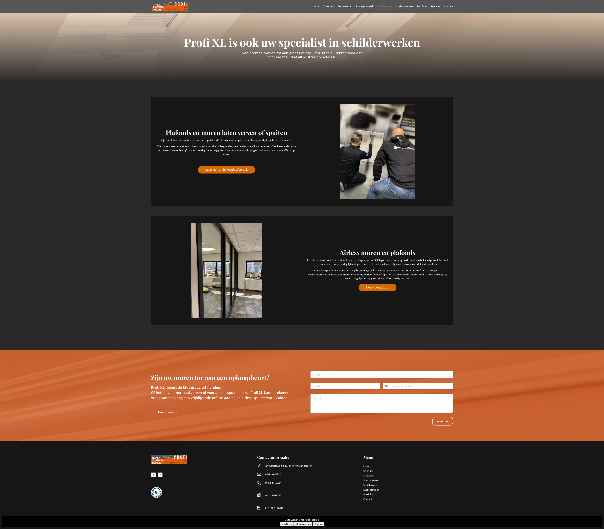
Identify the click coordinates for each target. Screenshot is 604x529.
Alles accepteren (303, 524)
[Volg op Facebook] (153, 475)
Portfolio (422, 6)
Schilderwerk (385, 6)
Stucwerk (343, 6)
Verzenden (443, 421)
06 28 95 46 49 (273, 483)
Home (316, 6)
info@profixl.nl (273, 474)
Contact (448, 6)
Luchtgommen (404, 6)
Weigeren (318, 524)
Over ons (329, 6)
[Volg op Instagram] (160, 475)
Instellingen (287, 524)
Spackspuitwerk (365, 6)
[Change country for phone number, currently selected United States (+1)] (387, 386)
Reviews (435, 6)
